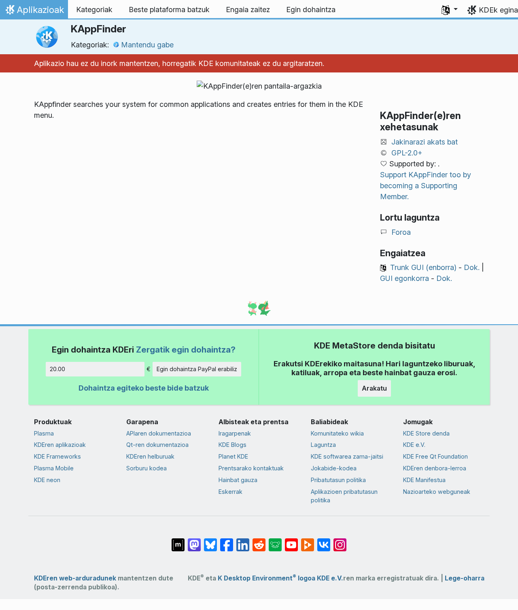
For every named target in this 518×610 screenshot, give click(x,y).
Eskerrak (230, 491)
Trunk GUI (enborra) (423, 267)
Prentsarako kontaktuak (251, 468)
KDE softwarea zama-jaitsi (347, 456)
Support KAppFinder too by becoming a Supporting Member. (425, 185)
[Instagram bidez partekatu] (339, 540)
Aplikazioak (34, 11)
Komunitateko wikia (337, 433)
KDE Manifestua (424, 479)
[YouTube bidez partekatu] (291, 540)
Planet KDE (233, 456)
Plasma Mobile (54, 468)
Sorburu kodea (146, 468)
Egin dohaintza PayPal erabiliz (197, 369)
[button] (449, 9)
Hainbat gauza (238, 479)
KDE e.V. (414, 444)
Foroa (401, 232)
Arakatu (374, 388)
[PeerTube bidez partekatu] (307, 540)
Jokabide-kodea (334, 468)
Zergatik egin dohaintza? (186, 349)
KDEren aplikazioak (60, 444)
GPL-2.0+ (406, 153)
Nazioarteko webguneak (436, 491)
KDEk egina (498, 10)
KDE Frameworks (57, 456)
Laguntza (323, 444)
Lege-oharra (464, 578)
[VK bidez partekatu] (323, 540)
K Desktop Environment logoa (266, 578)
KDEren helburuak (150, 456)
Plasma (44, 433)
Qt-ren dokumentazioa (157, 444)
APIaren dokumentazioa (158, 433)
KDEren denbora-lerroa (434, 468)
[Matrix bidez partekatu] (178, 540)
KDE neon (47, 479)
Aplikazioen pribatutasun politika (344, 496)
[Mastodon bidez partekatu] (194, 540)
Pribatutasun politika (338, 479)
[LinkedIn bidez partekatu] (242, 540)
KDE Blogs (232, 444)
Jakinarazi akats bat (424, 142)
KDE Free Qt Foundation (435, 456)
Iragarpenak (235, 433)
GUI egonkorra (404, 278)
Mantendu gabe (147, 44)
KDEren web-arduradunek (75, 578)
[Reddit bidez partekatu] (259, 540)
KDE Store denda (426, 433)
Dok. (472, 267)
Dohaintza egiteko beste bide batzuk (144, 388)
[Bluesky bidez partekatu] (210, 540)
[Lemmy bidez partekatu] (275, 540)
